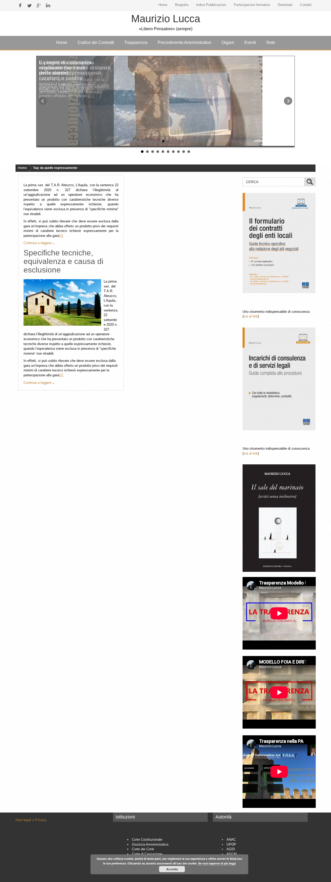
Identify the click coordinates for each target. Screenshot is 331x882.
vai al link (251, 316)
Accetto (172, 869)
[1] (61, 236)
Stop (168, 141)
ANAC (231, 839)
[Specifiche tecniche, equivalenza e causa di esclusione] (64, 302)
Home (22, 168)
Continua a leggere (39, 243)
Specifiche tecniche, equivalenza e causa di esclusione (63, 261)
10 (188, 151)
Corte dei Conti (143, 849)
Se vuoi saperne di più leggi (217, 863)
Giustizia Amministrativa (150, 844)
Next (288, 101)
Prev (43, 101)
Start (163, 141)
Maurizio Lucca (165, 18)
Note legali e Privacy (31, 820)
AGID (231, 849)
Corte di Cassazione (147, 854)
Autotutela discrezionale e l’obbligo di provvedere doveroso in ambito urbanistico (71, 70)
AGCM (232, 854)
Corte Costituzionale (147, 839)
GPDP (231, 844)
